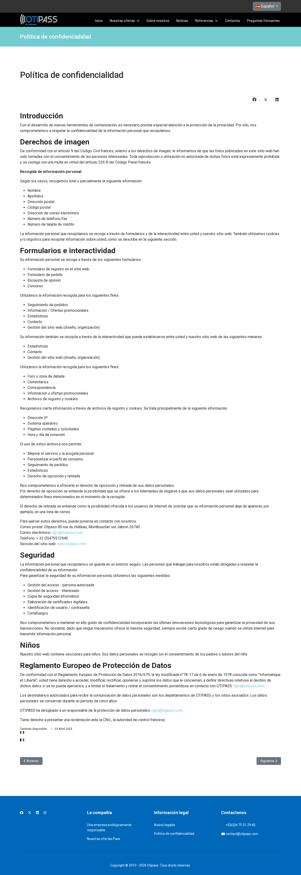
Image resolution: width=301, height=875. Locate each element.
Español (267, 6)
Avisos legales (164, 825)
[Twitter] (29, 813)
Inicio (99, 21)
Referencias (204, 21)
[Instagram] (45, 813)
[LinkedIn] (277, 100)
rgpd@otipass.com (67, 532)
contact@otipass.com (242, 834)
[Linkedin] (37, 813)
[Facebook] (254, 100)
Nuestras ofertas (122, 21)
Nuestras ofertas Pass (103, 839)
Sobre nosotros (158, 21)
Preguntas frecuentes (263, 21)
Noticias (182, 21)
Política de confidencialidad (174, 833)
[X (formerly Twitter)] (266, 100)
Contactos (232, 21)
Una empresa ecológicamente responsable (109, 827)
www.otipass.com (71, 544)
